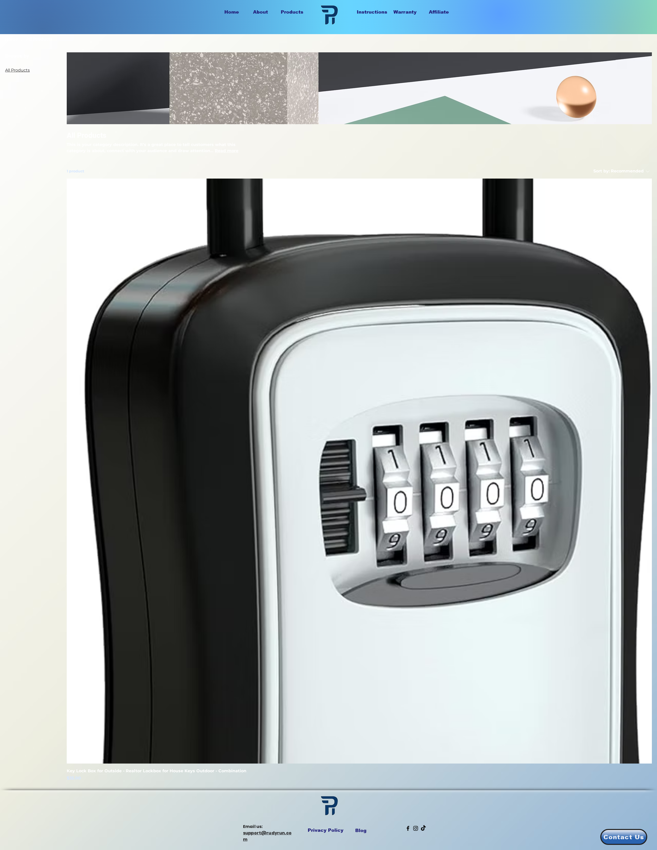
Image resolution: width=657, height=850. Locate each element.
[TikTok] (423, 828)
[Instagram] (415, 828)
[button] (623, 837)
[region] (296, 21)
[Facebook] (408, 828)
